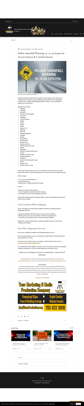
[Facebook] (41, 378)
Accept (78, 404)
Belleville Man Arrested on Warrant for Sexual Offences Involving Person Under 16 (19, 344)
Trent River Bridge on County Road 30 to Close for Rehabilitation (41, 344)
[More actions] (65, 49)
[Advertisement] (39, 9)
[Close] (82, 404)
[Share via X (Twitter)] (21, 316)
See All (71, 327)
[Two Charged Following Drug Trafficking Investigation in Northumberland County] (63, 335)
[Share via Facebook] (18, 316)
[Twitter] (43, 378)
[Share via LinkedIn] (24, 316)
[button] (71, 40)
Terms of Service (45, 382)
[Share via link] (28, 316)
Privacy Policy (38, 382)
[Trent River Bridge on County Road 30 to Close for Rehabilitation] (42, 335)
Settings (72, 404)
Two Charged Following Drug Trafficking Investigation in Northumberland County (62, 344)
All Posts (13, 40)
